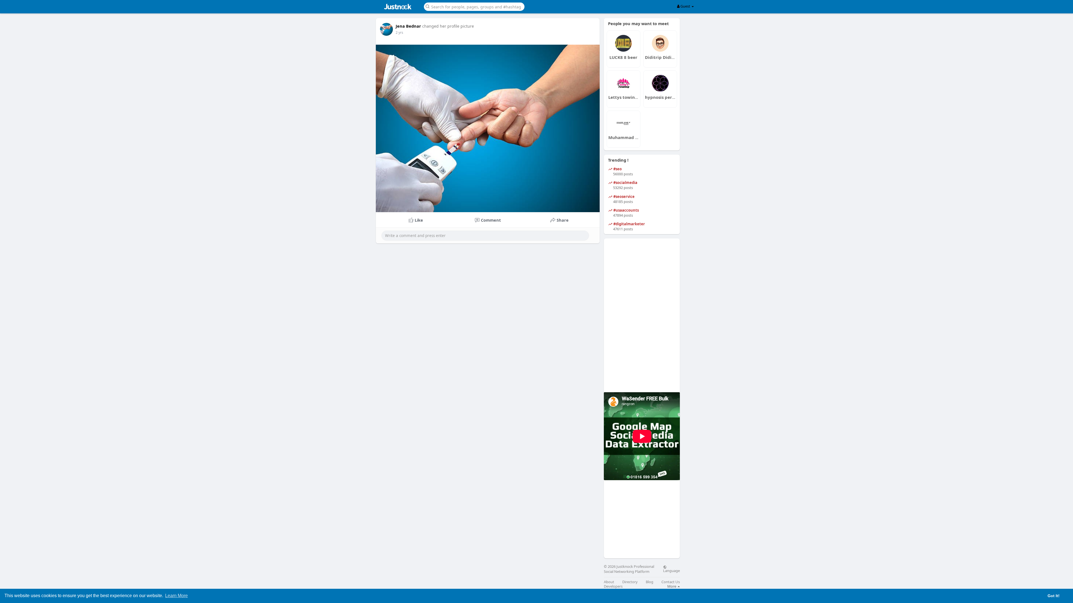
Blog (649, 582)
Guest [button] (685, 6)
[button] (474, 6)
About (609, 582)
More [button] (672, 586)
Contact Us (670, 582)
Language (671, 570)
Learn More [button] (176, 595)
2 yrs (399, 32)
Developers (613, 586)
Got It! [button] (1054, 596)
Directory (630, 582)
